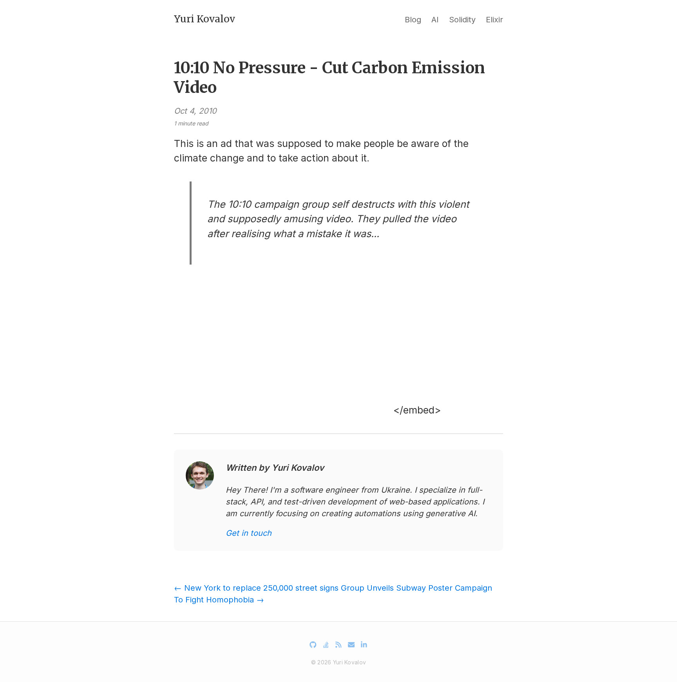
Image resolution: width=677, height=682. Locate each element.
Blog (413, 19)
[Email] (351, 644)
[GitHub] (313, 644)
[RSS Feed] (338, 644)
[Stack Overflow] (325, 644)
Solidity (462, 19)
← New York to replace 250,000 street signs (256, 588)
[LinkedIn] (363, 644)
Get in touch (249, 533)
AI (435, 19)
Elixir (494, 19)
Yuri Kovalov (204, 19)
